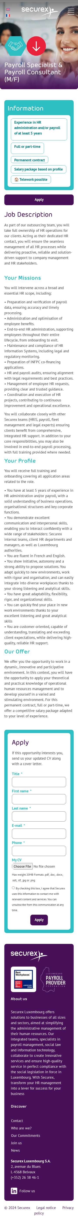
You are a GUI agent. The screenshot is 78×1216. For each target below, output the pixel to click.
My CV (16, 860)
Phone (17, 843)
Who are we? (21, 1128)
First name (20, 791)
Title (16, 774)
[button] (71, 12)
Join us (16, 1143)
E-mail (17, 826)
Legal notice (46, 1207)
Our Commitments (25, 1135)
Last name (20, 809)
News (15, 1150)
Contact (17, 1120)
